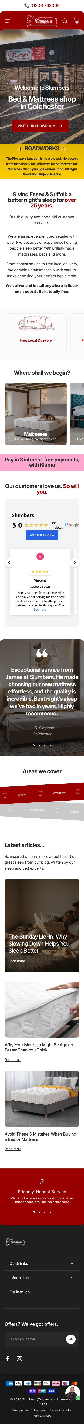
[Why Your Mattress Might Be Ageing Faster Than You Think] (42, 1010)
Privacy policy (20, 1410)
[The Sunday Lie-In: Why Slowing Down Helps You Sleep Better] (42, 925)
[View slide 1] (33, 745)
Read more (16, 961)
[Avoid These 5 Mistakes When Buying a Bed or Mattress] (42, 1099)
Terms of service (42, 1415)
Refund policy (39, 1410)
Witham (36, 794)
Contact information (61, 1410)
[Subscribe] (71, 1339)
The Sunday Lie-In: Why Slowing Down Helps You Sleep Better (39, 943)
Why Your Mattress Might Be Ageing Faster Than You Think (39, 1047)
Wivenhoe (72, 792)
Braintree (62, 811)
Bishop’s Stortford (20, 808)
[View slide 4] (50, 745)
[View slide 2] (39, 745)
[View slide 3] (45, 745)
